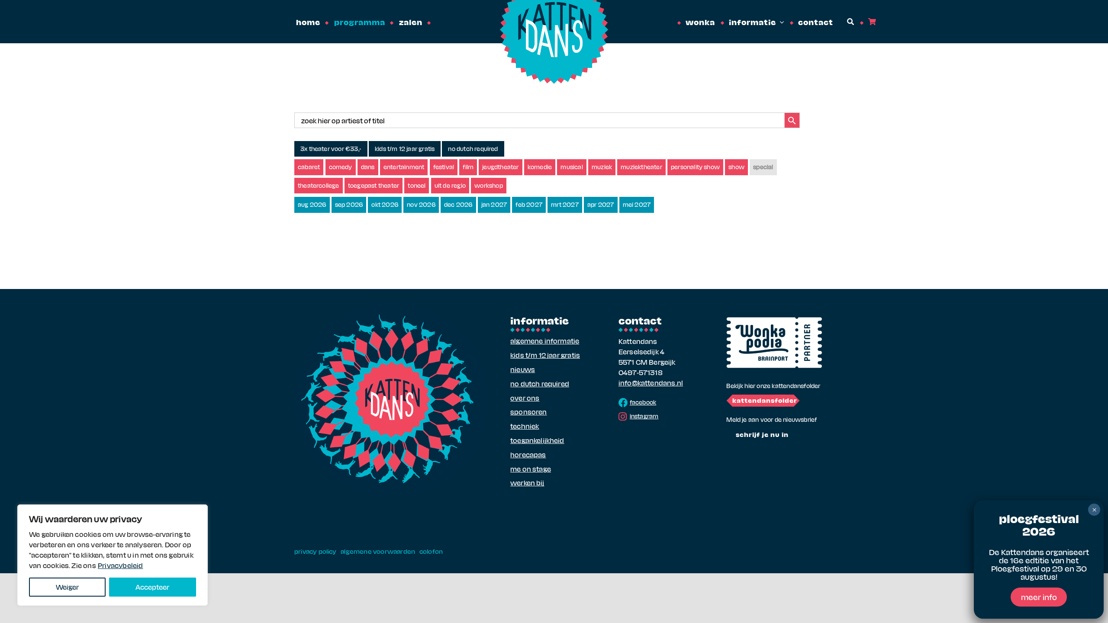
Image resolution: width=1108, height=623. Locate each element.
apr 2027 (600, 204)
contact (639, 320)
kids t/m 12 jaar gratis (405, 148)
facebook (643, 402)
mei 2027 (637, 204)
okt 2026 (384, 204)
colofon (431, 551)
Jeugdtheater (500, 167)
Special (763, 167)
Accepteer (152, 587)
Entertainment (404, 167)
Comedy (340, 167)
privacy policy (315, 551)
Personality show (695, 167)
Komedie (540, 167)
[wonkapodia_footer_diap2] (774, 320)
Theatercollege (318, 185)
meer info (1039, 597)
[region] (112, 555)
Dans (368, 167)
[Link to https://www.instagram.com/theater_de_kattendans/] (622, 416)
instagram (644, 416)
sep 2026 (349, 204)
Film (468, 167)
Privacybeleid (120, 565)
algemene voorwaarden (378, 551)
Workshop (488, 185)
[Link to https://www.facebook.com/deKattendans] (623, 403)
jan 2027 (494, 204)
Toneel (416, 185)
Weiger (67, 587)
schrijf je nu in (762, 434)
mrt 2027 (565, 204)
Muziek (602, 167)
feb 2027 (528, 204)
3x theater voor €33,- (330, 148)
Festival (443, 167)
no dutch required (473, 148)
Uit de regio (450, 185)
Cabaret (309, 167)
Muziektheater (641, 167)
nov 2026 (421, 204)
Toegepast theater (373, 185)
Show (736, 167)
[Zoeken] (849, 22)
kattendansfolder (764, 400)
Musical (571, 167)
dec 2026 (458, 204)
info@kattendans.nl (650, 382)
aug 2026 (312, 204)
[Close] (198, 512)
